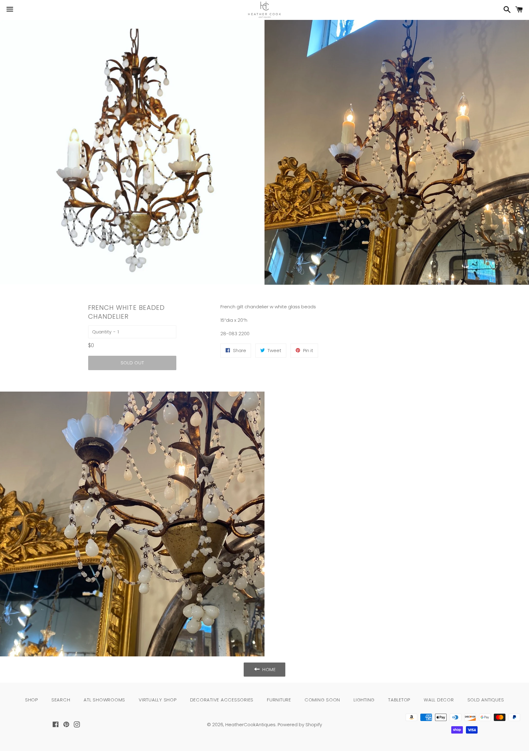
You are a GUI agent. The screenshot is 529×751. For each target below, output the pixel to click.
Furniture (279, 700)
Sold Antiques (485, 700)
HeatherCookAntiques (250, 724)
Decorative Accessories (222, 700)
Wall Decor (439, 700)
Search (60, 700)
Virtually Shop (158, 700)
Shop (31, 700)
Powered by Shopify (300, 724)
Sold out (132, 362)
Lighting (364, 700)
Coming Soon (322, 700)
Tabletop (399, 700)
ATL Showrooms (104, 700)
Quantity (101, 332)
